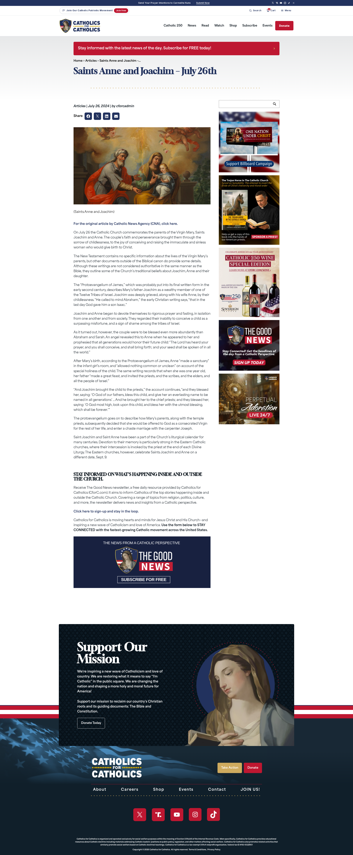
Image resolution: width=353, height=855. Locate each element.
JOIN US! (250, 790)
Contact (217, 790)
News (192, 25)
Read (205, 25)
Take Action (229, 767)
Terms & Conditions (197, 850)
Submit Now (203, 2)
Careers (129, 790)
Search (276, 106)
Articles (91, 60)
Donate (284, 25)
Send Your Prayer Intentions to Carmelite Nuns (164, 2)
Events (267, 25)
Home (78, 60)
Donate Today (91, 723)
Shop (233, 25)
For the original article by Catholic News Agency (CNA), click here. (126, 224)
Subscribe (249, 25)
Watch (219, 25)
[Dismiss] (294, 3)
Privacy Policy (213, 850)
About (99, 790)
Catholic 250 (173, 25)
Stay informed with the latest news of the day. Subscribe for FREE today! (144, 48)
